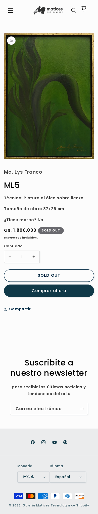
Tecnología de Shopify (70, 505)
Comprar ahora (49, 291)
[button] (10, 10)
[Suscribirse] (82, 409)
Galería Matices (36, 505)
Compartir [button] (20, 308)
